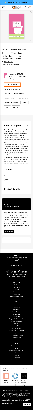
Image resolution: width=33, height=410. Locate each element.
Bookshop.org (23, 98)
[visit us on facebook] (7, 271)
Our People (16, 287)
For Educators (16, 353)
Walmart (16, 107)
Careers (16, 299)
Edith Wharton (8, 62)
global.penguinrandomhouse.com (16, 274)
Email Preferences (16, 321)
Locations (16, 289)
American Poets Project (18, 50)
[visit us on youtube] (15, 271)
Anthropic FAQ (16, 338)
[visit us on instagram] (26, 271)
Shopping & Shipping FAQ (16, 350)
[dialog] (16, 398)
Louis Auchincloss (14, 65)
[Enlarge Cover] (30, 40)
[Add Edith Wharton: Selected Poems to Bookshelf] (31, 12)
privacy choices (24, 400)
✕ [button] (30, 388)
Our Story (16, 285)
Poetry (7, 179)
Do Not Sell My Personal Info (16, 330)
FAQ (16, 348)
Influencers (16, 314)
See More (9, 169)
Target (7, 107)
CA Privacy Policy (16, 328)
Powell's (24, 103)
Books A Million (10, 98)
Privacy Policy (16, 326)
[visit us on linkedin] (18, 271)
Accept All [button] (27, 404)
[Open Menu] (3, 7)
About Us (16, 282)
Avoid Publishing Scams (16, 335)
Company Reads (16, 316)
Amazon (7, 93)
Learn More (9, 232)
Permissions (16, 357)
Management (16, 292)
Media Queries (16, 312)
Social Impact (16, 294)
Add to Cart (12, 85)
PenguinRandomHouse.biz (16, 319)
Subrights (16, 355)
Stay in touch (17, 265)
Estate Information (16, 360)
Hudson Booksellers (11, 103)
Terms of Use (16, 323)
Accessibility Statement (16, 296)
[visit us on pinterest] (22, 271)
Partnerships (16, 309)
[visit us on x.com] (11, 271)
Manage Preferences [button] (8, 403)
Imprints (16, 301)
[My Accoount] (25, 7)
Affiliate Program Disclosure (16, 333)
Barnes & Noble (19, 93)
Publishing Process (16, 346)
